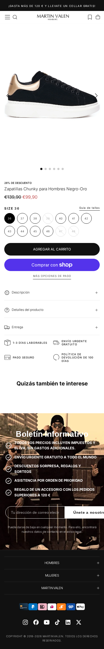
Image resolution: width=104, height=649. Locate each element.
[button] (7, 17)
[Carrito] (98, 17)
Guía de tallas (89, 207)
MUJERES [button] (52, 575)
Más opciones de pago (52, 275)
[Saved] (90, 17)
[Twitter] (78, 622)
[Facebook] (36, 622)
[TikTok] (57, 622)
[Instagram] (25, 622)
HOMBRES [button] (52, 563)
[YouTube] (46, 622)
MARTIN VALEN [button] (52, 588)
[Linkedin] (68, 622)
